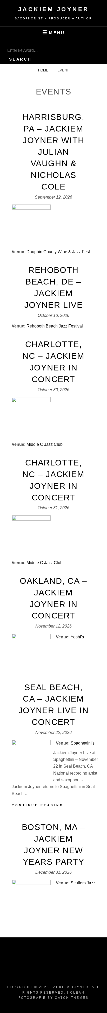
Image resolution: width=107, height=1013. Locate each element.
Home (43, 70)
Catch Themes (72, 998)
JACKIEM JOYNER (53, 9)
